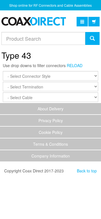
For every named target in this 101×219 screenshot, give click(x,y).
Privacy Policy (50, 120)
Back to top (87, 171)
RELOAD (74, 65)
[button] (82, 21)
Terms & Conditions (50, 144)
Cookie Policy (51, 132)
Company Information (50, 156)
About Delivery (50, 108)
